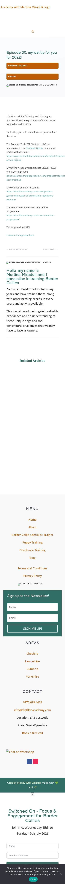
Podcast (12, 76)
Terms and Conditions (32, 568)
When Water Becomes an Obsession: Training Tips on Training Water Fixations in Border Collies (32, 465)
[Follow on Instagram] (35, 761)
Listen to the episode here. (20, 235)
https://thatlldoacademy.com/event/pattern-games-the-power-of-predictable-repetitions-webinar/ (30, 195)
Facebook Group (34, 147)
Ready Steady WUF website (25, 783)
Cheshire (32, 653)
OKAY (33, 879)
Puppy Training (32, 542)
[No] (61, 874)
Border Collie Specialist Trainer (32, 535)
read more (16, 397)
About (32, 527)
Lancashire (32, 661)
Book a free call (32, 733)
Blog (32, 558)
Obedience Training (32, 550)
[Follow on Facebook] (29, 761)
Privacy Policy (32, 576)
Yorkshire (32, 676)
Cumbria (32, 669)
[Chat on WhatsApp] (24, 751)
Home (32, 519)
